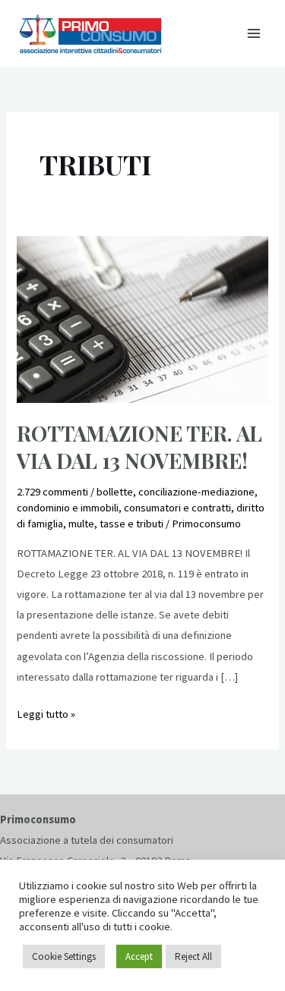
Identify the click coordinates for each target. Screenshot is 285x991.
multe (81, 523)
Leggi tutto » (46, 712)
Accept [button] (139, 956)
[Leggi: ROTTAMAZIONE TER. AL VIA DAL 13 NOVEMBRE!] (142, 319)
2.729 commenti (52, 492)
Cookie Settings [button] (64, 956)
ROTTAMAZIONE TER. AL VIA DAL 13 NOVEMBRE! (139, 446)
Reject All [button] (193, 956)
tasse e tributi (131, 523)
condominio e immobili (68, 507)
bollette (115, 492)
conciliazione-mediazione (196, 492)
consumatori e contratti (177, 507)
